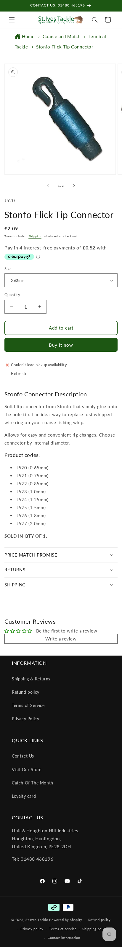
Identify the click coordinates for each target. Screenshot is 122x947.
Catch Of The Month (32, 782)
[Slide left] (47, 185)
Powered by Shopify (65, 920)
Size (8, 268)
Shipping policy (94, 929)
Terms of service (62, 929)
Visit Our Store (26, 769)
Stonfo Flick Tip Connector (64, 46)
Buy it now (61, 345)
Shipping (34, 236)
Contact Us (23, 755)
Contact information (64, 938)
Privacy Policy (25, 718)
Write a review (60, 638)
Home (28, 36)
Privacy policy (32, 929)
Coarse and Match (62, 36)
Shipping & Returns (31, 678)
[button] (11, 19)
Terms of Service (28, 705)
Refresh (18, 373)
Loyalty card (24, 796)
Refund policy (25, 692)
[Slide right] (74, 185)
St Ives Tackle (36, 920)
